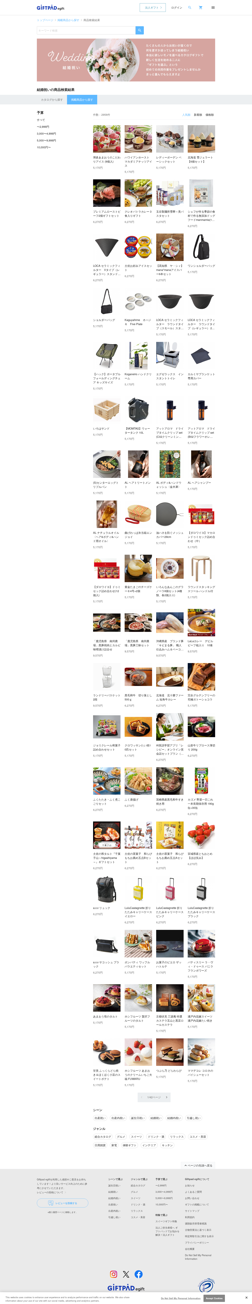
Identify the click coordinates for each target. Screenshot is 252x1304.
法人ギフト (152, 7)
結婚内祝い (114, 1198)
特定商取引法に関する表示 (199, 1236)
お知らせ (190, 1185)
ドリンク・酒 (138, 1204)
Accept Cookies (214, 1298)
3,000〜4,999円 (46, 133)
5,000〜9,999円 (46, 140)
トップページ (45, 20)
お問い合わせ (192, 1198)
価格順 (210, 115)
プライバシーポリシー (197, 1242)
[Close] (246, 1297)
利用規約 (190, 1217)
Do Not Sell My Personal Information (181, 1298)
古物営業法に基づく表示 (198, 1229)
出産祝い (113, 1204)
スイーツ (135, 1198)
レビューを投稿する (66, 1203)
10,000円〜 (44, 147)
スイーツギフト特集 (166, 1221)
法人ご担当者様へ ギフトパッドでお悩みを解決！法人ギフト (167, 1231)
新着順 (198, 115)
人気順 (186, 115)
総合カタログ (138, 1185)
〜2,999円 (43, 127)
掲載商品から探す (68, 20)
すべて (41, 120)
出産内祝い (114, 1210)
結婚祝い (113, 1191)
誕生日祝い (114, 1185)
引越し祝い (114, 1217)
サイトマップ (192, 1210)
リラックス (137, 1210)
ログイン (176, 7)
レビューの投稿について (50, 1192)
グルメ (134, 1191)
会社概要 (190, 1249)
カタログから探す (52, 100)
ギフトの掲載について (197, 1204)
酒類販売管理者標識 (196, 1223)
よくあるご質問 (193, 1191)
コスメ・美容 (138, 1217)
